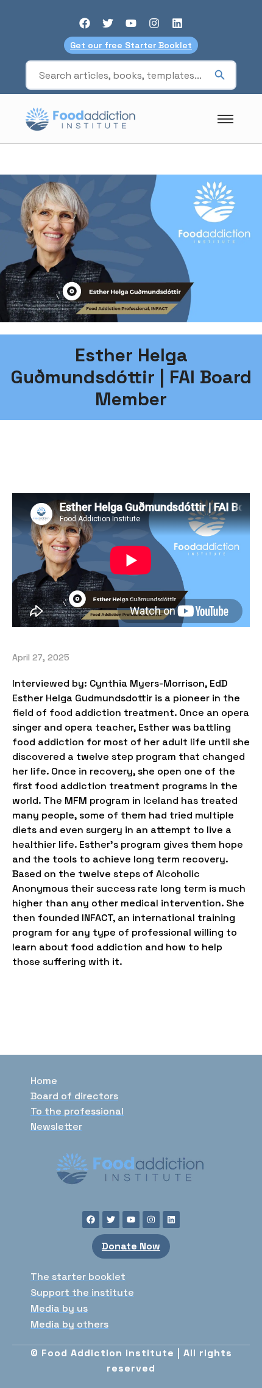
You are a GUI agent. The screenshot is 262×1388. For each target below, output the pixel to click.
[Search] (220, 75)
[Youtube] (131, 23)
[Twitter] (108, 23)
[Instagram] (154, 23)
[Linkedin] (177, 23)
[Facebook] (85, 23)
